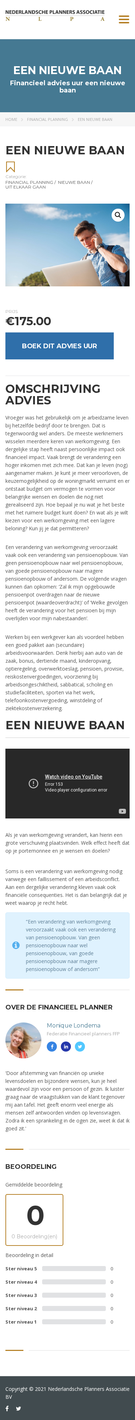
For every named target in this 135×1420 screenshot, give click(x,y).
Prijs (11, 311)
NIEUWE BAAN (75, 182)
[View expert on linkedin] (66, 1047)
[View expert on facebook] (52, 1047)
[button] (118, 215)
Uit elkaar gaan (25, 187)
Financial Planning (47, 119)
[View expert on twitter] (80, 1047)
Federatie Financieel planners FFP (83, 1033)
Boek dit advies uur (59, 346)
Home (11, 119)
